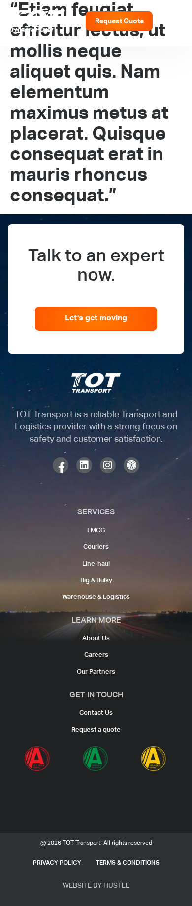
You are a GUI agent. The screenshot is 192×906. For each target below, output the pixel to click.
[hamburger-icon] (172, 21)
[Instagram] (108, 465)
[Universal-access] (131, 465)
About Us (96, 638)
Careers (96, 655)
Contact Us (96, 713)
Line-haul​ (96, 564)
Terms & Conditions (128, 863)
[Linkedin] (84, 465)
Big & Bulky (96, 580)
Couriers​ (96, 547)
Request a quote (96, 730)
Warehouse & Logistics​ (96, 597)
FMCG (96, 530)
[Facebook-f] (60, 465)
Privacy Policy (57, 863)
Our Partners (96, 672)
